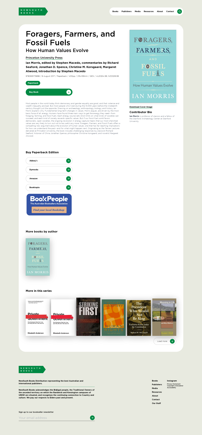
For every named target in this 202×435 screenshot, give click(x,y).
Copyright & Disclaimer (175, 385)
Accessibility (171, 387)
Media (138, 11)
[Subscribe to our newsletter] (92, 417)
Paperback (33, 83)
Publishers (127, 11)
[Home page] (33, 11)
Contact (170, 11)
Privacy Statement (173, 384)
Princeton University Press (44, 57)
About (160, 11)
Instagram (172, 381)
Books (115, 11)
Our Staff (156, 403)
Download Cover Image (141, 107)
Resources (149, 11)
